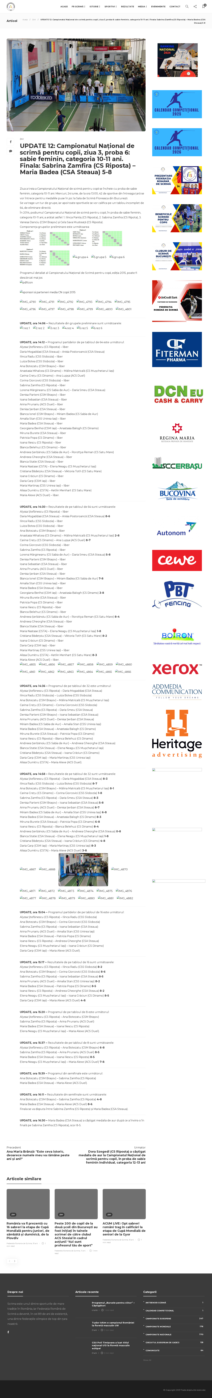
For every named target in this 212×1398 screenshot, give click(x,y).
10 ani (35, 1243)
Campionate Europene (174, 1318)
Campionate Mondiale (174, 1326)
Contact (174, 6)
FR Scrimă (77, 6)
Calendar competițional (174, 1310)
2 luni (94, 1330)
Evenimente (158, 6)
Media (141, 6)
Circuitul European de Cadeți (174, 1342)
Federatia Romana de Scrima (19, 1243)
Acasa (25, 19)
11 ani (83, 1251)
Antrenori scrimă (174, 1302)
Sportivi (110, 6)
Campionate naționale (174, 1334)
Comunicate (174, 1350)
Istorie (94, 6)
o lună (94, 1310)
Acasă (64, 6)
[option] (28, 1219)
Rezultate (127, 6)
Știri (34, 19)
